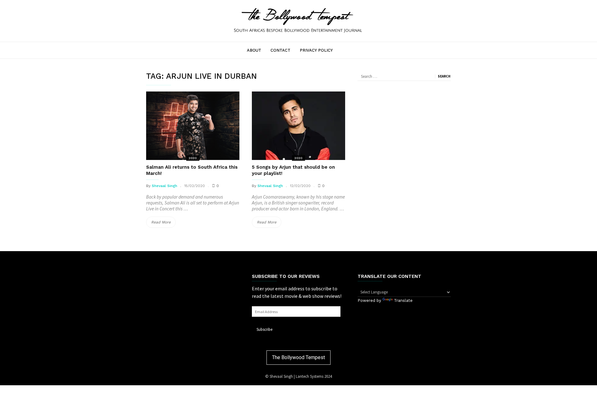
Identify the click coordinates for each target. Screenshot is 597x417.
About (254, 50)
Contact (280, 50)
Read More (163, 224)
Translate (403, 300)
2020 (193, 158)
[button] (298, 20)
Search (444, 76)
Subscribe (264, 329)
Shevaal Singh (164, 186)
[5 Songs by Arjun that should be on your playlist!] (298, 125)
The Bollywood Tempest (298, 357)
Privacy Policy (316, 50)
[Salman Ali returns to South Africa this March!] (192, 125)
